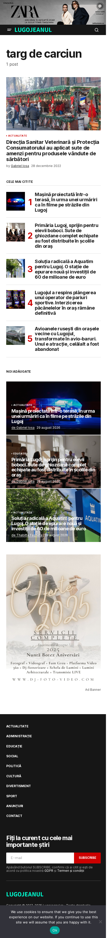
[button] (9, 30)
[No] (100, 921)
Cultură (13, 776)
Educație (19, 453)
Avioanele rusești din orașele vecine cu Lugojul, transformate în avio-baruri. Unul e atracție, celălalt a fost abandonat (67, 339)
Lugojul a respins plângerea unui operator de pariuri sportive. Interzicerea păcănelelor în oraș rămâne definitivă (65, 303)
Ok (54, 930)
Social (12, 756)
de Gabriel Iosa (23, 428)
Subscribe (87, 858)
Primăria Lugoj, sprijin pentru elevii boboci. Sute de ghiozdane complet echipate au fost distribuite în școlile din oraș (66, 236)
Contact (14, 816)
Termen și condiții (70, 871)
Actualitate (17, 136)
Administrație (19, 736)
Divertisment (18, 786)
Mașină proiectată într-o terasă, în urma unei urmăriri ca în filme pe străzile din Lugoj (66, 202)
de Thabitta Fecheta (26, 535)
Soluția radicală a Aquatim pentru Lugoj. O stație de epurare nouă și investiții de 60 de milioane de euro (65, 269)
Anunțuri (14, 806)
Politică (13, 766)
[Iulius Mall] (53, 12)
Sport (11, 796)
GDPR (48, 871)
